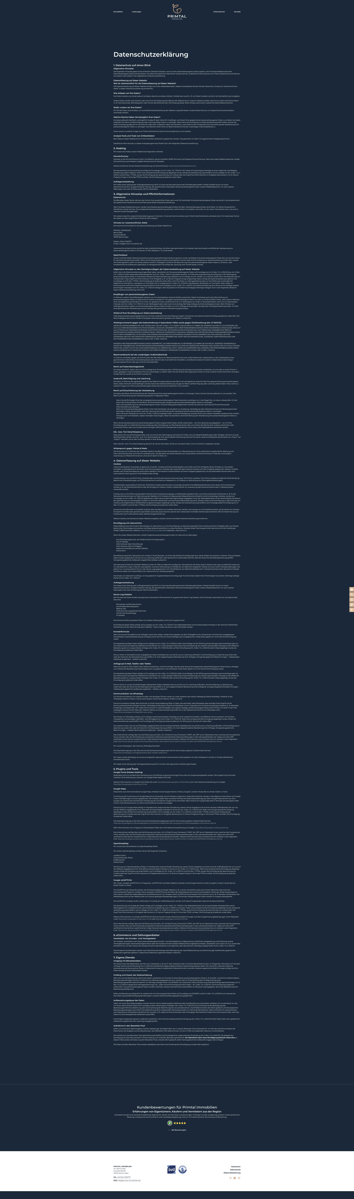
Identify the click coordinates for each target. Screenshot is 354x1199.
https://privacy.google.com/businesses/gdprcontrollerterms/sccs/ (190, 823)
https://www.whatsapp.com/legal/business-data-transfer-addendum (140, 753)
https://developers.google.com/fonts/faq (173, 782)
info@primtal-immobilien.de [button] (126, 1180)
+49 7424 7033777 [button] (122, 1177)
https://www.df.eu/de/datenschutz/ (182, 166)
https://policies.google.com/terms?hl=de (171, 919)
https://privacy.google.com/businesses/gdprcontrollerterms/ (137, 823)
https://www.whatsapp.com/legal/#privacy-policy (132, 712)
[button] (177, 1130)
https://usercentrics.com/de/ (151, 530)
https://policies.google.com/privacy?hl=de (130, 784)
